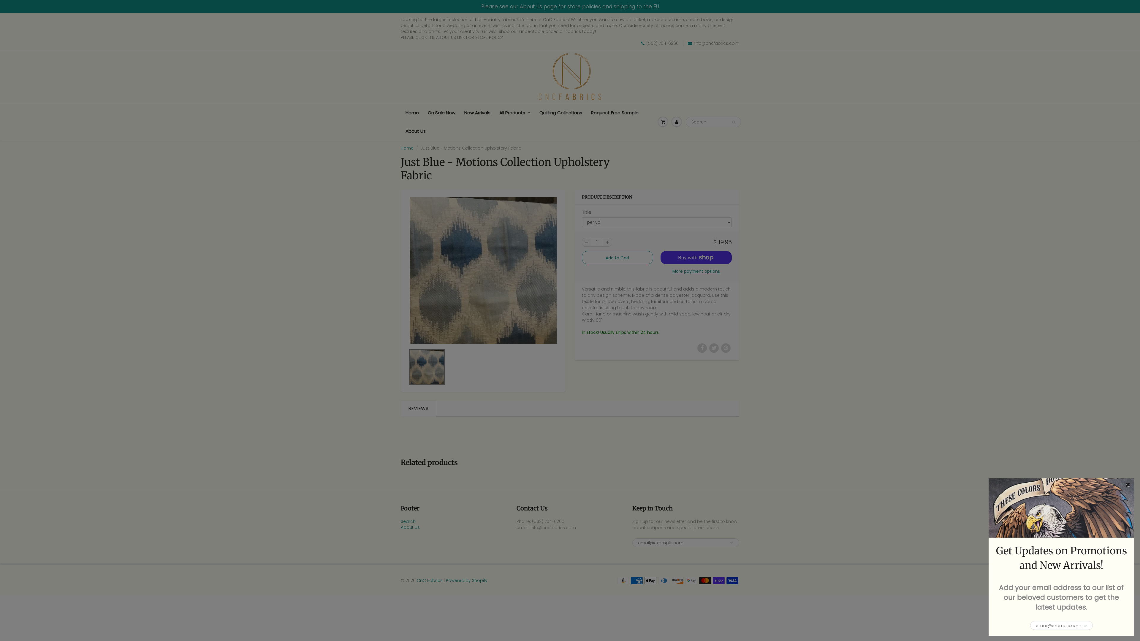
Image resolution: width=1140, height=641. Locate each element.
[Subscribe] (1085, 626)
